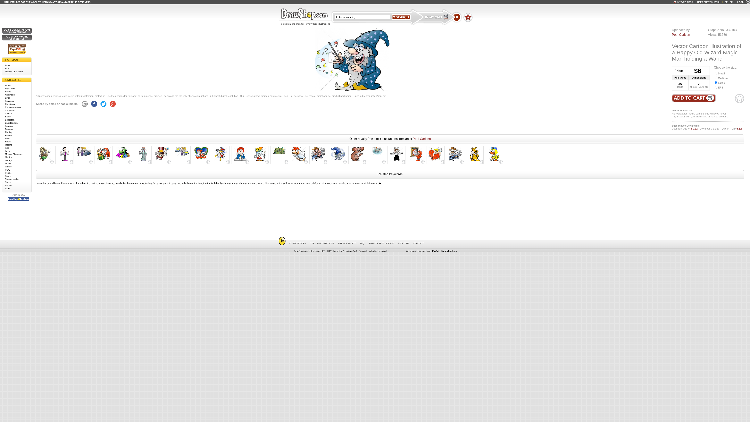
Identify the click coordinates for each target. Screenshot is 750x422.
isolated (215, 183)
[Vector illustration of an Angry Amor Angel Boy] (436, 160)
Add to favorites (739, 98)
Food (7, 138)
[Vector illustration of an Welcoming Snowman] (201, 159)
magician (246, 183)
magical (236, 183)
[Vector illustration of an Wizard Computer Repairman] (338, 159)
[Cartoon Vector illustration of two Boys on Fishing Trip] (377, 155)
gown (159, 183)
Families (9, 126)
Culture (8, 113)
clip (87, 183)
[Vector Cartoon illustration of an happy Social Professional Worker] (143, 161)
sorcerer (301, 183)
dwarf (118, 183)
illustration (192, 183)
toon (354, 183)
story (329, 183)
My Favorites (685, 2)
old (265, 183)
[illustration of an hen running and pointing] (299, 161)
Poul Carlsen (681, 34)
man (254, 183)
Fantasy (9, 129)
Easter (8, 116)
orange (271, 183)
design (101, 183)
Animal (8, 91)
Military (8, 160)
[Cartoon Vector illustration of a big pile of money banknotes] (279, 154)
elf (122, 183)
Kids (7, 68)
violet (367, 183)
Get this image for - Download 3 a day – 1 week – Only (707, 127)
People (8, 173)
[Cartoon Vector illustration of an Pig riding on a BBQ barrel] (318, 161)
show (293, 183)
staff (314, 183)
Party (7, 170)
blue (63, 183)
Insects (8, 145)
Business (9, 101)
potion (279, 183)
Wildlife (8, 185)
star (319, 183)
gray (174, 183)
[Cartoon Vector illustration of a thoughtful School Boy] (240, 161)
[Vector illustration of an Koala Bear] (357, 161)
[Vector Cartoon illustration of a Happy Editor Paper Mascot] (260, 161)
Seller (729, 2)
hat (178, 183)
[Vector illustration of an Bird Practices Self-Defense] (220, 161)
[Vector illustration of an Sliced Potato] (45, 161)
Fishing (8, 132)
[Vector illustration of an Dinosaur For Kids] (123, 157)
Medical (8, 157)
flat (154, 183)
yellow (286, 183)
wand (51, 183)
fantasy (148, 183)
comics (93, 183)
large (680, 86)
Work (7, 65)
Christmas (10, 104)
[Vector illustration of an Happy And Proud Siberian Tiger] (475, 161)
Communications (13, 107)
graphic (167, 183)
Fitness (8, 135)
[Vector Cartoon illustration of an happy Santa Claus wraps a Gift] (103, 161)
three (348, 183)
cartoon (70, 183)
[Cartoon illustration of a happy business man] (64, 161)
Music (8, 163)
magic (228, 183)
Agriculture (10, 88)
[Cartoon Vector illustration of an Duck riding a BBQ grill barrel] (455, 161)
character (80, 183)
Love (7, 151)
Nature (8, 166)
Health (8, 141)
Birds (7, 98)
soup (308, 183)
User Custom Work (708, 2)
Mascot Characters (14, 71)
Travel (8, 182)
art (46, 183)
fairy (142, 183)
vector (360, 183)
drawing (110, 183)
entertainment (131, 183)
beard (57, 183)
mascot (374, 183)
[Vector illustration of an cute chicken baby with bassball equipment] (494, 161)
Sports (8, 176)
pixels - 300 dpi (699, 86)
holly (183, 183)
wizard (40, 183)
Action (8, 85)
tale (343, 183)
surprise (336, 183)
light (222, 183)
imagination (204, 183)
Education (9, 120)
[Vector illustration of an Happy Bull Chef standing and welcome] (396, 161)
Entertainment (11, 123)
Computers (10, 110)
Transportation (12, 179)
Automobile (10, 95)
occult (260, 183)
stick (323, 183)
